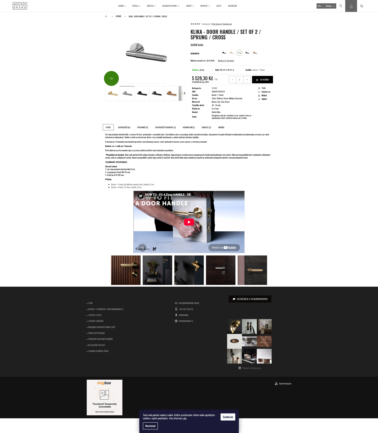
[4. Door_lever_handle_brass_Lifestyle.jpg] (157, 269)
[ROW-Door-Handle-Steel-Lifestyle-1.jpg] (220, 269)
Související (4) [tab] (124, 127)
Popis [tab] (108, 127)
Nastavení (150, 426)
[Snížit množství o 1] (232, 79)
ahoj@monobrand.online (189, 303)
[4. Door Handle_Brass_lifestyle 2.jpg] (126, 269)
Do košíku (264, 79)
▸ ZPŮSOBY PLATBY (94, 315)
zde (184, 418)
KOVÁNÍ (214, 88)
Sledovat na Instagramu (251, 367)
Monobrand (183, 315)
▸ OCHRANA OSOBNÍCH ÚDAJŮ (97, 351)
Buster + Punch (259, 69)
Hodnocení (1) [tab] (189, 127)
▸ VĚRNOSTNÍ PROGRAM (96, 333)
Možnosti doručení (226, 60)
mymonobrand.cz (186, 321)
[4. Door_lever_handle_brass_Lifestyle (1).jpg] (189, 269)
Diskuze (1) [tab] (206, 127)
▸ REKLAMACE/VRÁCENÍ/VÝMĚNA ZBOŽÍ (101, 327)
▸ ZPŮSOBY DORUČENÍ (95, 321)
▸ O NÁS (90, 303)
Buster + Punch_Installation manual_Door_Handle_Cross (132, 184)
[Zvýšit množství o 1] (246, 79)
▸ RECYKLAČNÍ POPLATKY (96, 345)
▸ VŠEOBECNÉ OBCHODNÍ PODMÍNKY (100, 338)
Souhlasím (228, 417)
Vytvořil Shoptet (285, 383)
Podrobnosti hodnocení (221, 23)
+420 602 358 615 (186, 309)
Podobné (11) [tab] (142, 127)
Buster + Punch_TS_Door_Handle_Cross (126, 187)
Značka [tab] (221, 127)
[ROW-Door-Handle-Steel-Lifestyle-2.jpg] (252, 269)
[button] (250, 299)
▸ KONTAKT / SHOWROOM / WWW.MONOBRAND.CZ (105, 309)
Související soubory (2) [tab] (165, 127)
